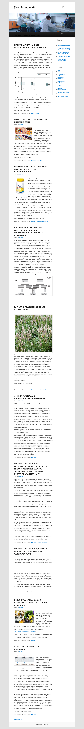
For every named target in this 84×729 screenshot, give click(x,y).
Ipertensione (60, 78)
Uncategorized (60, 97)
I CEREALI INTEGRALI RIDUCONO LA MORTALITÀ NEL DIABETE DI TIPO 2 (63, 54)
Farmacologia (33, 160)
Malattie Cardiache (61, 81)
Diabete (32, 113)
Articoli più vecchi (18, 719)
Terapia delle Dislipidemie (62, 96)
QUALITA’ (39, 35)
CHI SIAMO (17, 33)
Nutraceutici (59, 88)
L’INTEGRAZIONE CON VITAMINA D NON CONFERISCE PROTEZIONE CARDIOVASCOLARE (30, 169)
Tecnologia (59, 95)
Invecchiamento (60, 77)
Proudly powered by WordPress (42, 724)
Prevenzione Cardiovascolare (63, 92)
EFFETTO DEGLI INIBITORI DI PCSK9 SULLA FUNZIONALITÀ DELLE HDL (63, 50)
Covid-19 (59, 70)
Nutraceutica (37, 113)
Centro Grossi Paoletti (24, 6)
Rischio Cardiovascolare (62, 93)
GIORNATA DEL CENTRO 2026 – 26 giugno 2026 (56, 33)
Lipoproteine (60, 80)
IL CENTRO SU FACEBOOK (39, 33)
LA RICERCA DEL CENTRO (26, 33)
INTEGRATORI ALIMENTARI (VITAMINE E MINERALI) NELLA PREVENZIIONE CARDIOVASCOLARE (30, 551)
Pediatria (59, 91)
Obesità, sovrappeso (61, 89)
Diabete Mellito (60, 71)
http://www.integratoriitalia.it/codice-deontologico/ (25, 631)
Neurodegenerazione (61, 86)
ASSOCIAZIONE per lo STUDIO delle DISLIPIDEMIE (25, 35)
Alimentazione (60, 68)
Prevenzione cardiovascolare (42, 221)
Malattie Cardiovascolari (62, 82)
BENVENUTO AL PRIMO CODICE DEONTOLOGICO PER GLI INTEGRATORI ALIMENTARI (30, 602)
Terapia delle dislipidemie (47, 301)
